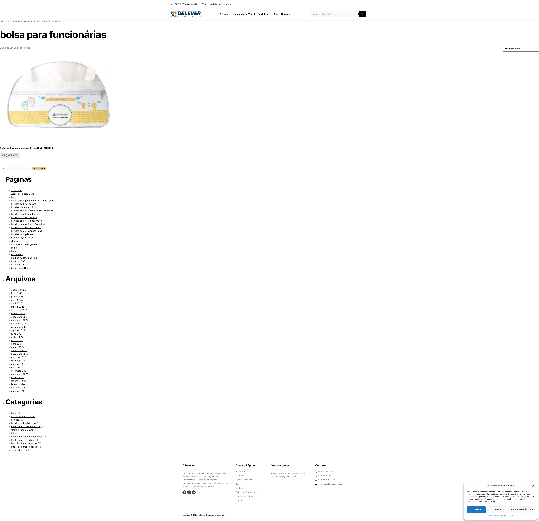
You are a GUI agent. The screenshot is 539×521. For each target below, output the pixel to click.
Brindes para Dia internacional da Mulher (32, 210)
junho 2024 (17, 337)
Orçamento (17, 254)
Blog (275, 14)
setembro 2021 (19, 370)
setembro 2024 (19, 327)
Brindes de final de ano (23, 423)
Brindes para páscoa (22, 234)
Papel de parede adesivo (24, 446)
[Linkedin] (194, 492)
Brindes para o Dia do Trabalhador (29, 224)
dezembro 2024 (19, 316)
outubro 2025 (18, 289)
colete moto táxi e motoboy (26, 426)
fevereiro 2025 (19, 310)
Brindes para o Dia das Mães (26, 220)
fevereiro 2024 (19, 350)
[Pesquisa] (362, 14)
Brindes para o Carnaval (24, 217)
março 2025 (17, 306)
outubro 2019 (18, 387)
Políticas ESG (18, 261)
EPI (13, 433)
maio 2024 (17, 340)
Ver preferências (521, 509)
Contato (285, 14)
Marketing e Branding (22, 440)
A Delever (225, 14)
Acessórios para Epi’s (22, 193)
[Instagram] (189, 492)
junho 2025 (17, 296)
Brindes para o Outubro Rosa (26, 230)
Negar (497, 509)
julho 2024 (17, 333)
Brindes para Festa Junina (24, 214)
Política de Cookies (495, 516)
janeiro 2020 (18, 384)
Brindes (15, 419)
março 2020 (17, 377)
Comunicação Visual (244, 14)
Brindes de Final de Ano (23, 204)
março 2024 (17, 347)
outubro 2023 (18, 357)
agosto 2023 (18, 364)
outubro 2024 (18, 323)
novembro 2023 (19, 353)
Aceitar (476, 509)
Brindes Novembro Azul (23, 207)
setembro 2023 (19, 360)
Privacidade (509, 516)
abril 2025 (16, 303)
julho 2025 (17, 293)
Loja (13, 251)
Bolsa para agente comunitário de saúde (32, 200)
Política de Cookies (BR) (24, 257)
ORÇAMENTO (9, 155)
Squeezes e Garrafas (22, 268)
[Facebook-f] (184, 492)
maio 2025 (17, 300)
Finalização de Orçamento (25, 244)
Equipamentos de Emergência (27, 436)
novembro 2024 (19, 320)
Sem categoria (19, 450)
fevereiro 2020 (19, 380)
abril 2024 (16, 343)
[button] (533, 485)
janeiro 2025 (18, 313)
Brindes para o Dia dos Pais (26, 227)
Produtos (263, 14)
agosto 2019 (18, 391)
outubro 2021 (18, 367)
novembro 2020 (19, 374)
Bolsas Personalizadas (23, 416)
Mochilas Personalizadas (24, 443)
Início (2, 21)
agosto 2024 (18, 330)
